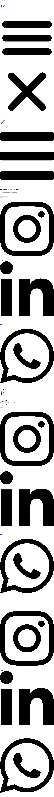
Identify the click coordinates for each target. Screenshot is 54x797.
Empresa (3, 5)
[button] (27, 64)
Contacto (3, 8)
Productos (3, 7)
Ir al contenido (2, 0)
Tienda (3, 6)
